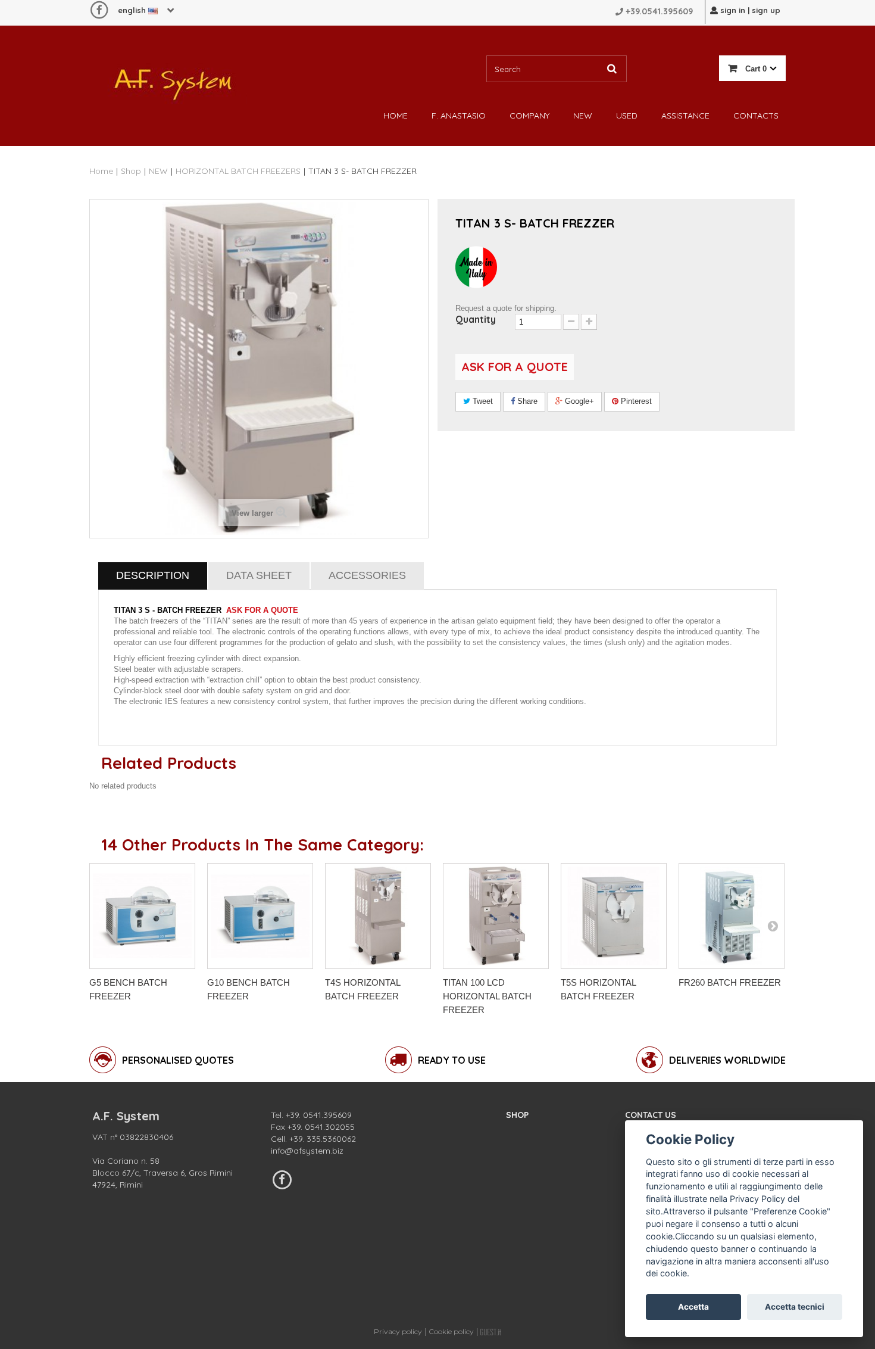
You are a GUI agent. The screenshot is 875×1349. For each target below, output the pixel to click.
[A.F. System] (172, 81)
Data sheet (259, 575)
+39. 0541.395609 (319, 1115)
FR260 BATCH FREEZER (730, 982)
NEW (582, 115)
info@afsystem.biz (307, 1150)
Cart (755, 68)
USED (627, 115)
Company (529, 115)
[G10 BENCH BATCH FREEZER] (260, 916)
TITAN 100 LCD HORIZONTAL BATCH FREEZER (487, 996)
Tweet (481, 401)
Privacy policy (398, 1331)
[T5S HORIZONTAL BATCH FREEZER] (614, 916)
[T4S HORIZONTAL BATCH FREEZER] (378, 916)
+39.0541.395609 (659, 11)
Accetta (693, 1306)
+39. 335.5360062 (322, 1138)
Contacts (756, 115)
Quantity (475, 319)
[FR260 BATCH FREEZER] (732, 916)
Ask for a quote (514, 366)
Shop (517, 1115)
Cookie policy (451, 1331)
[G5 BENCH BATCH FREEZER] (142, 916)
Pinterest (635, 401)
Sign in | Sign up (749, 10)
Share (526, 401)
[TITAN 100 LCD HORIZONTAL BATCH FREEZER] (496, 916)
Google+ (578, 401)
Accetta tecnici (794, 1306)
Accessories (367, 575)
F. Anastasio (459, 115)
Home (395, 115)
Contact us (650, 1115)
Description (152, 575)
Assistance (685, 115)
